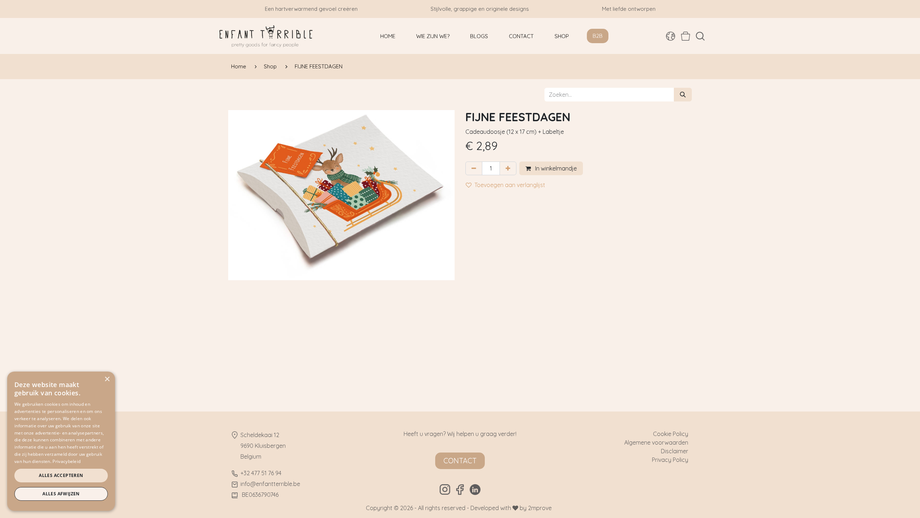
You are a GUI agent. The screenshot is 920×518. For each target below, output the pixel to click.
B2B (598, 35)
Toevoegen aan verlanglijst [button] (509, 184)
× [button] (107, 379)
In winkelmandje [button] (555, 168)
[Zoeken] (683, 94)
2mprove (540, 508)
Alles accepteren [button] (61, 475)
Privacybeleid (66, 461)
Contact (460, 460)
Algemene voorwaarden (656, 442)
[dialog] (61, 441)
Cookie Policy (670, 433)
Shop (270, 66)
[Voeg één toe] (508, 168)
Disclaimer (674, 451)
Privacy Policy (670, 459)
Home (238, 66)
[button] (700, 36)
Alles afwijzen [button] (61, 494)
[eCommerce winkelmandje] (685, 36)
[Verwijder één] (473, 168)
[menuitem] (387, 36)
